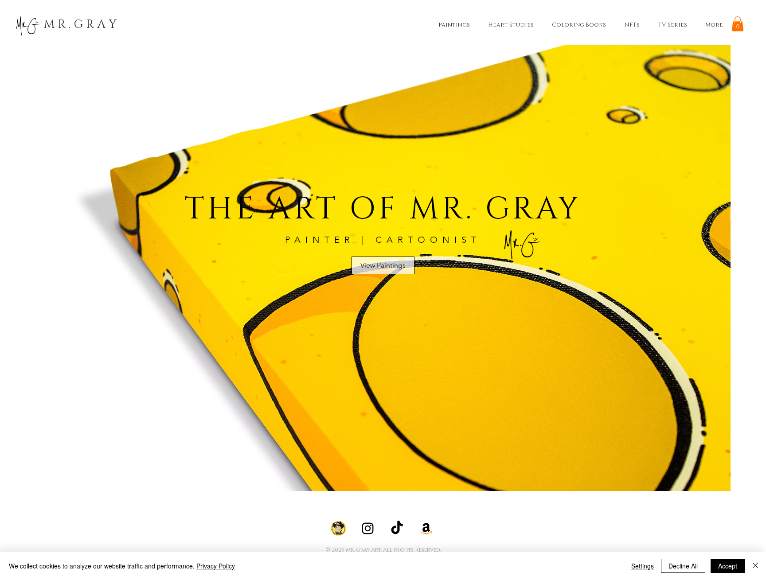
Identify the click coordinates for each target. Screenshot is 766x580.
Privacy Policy (215, 565)
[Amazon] (426, 528)
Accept (727, 565)
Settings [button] (642, 565)
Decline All (683, 565)
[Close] (755, 566)
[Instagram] (367, 528)
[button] (737, 23)
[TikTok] (397, 528)
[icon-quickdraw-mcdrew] (338, 528)
